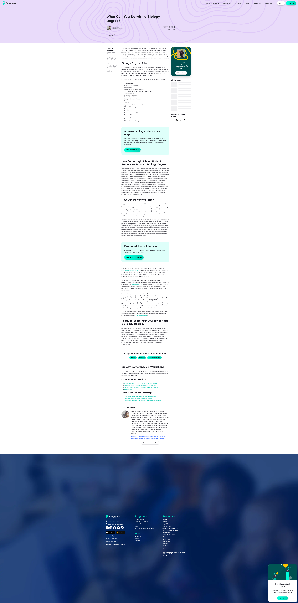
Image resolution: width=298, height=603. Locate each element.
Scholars (165, 543)
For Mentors (166, 532)
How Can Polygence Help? (111, 62)
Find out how (283, 598)
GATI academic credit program (144, 528)
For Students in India (169, 535)
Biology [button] (110, 35)
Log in (281, 3)
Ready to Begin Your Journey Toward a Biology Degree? (112, 66)
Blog (164, 537)
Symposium (166, 548)
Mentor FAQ (166, 541)
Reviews (165, 545)
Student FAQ (166, 539)
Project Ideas (167, 524)
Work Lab (138, 524)
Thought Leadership (169, 556)
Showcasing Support (141, 521)
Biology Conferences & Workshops (112, 70)
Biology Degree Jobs (111, 53)
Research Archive (168, 550)
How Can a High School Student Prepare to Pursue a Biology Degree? (111, 57)
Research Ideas (167, 526)
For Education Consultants (170, 530)
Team (137, 538)
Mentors (165, 521)
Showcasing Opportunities (170, 528)
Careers (137, 540)
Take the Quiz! (181, 73)
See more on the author (150, 443)
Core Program (139, 519)
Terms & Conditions (111, 538)
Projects (165, 519)
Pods (136, 526)
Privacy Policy (110, 536)
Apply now (291, 3)
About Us (138, 536)
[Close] (295, 566)
